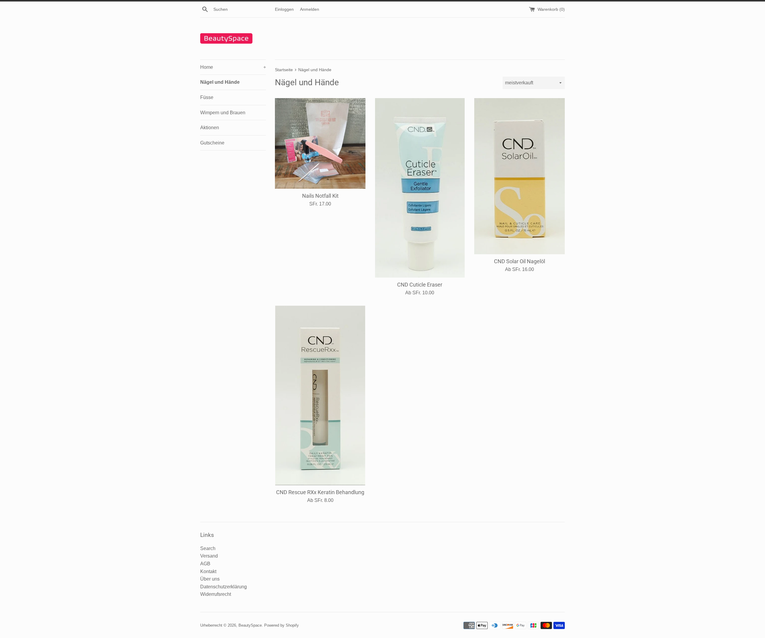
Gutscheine (212, 142)
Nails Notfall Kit (320, 196)
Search (207, 548)
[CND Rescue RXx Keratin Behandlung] (320, 395)
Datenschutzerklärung (223, 586)
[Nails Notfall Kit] (320, 143)
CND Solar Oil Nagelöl (519, 261)
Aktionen (209, 127)
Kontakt (208, 571)
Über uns (210, 578)
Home (233, 67)
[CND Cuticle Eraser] (420, 188)
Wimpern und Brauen (222, 112)
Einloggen (284, 9)
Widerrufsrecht (215, 594)
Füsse (206, 97)
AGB (205, 563)
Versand (209, 555)
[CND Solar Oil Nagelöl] (519, 176)
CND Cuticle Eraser (419, 285)
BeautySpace (250, 625)
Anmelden (309, 9)
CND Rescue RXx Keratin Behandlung (320, 492)
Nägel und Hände (220, 82)
